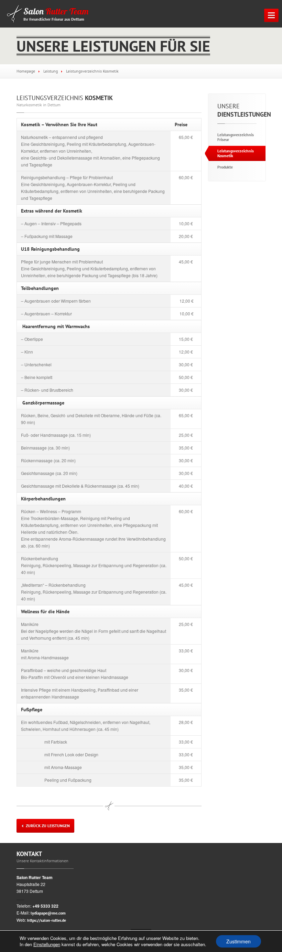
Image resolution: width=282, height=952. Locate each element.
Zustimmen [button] (238, 941)
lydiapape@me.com (48, 913)
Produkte (225, 167)
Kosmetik (65, 98)
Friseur (235, 137)
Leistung (50, 71)
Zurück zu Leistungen (47, 825)
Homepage (26, 71)
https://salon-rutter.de (46, 920)
